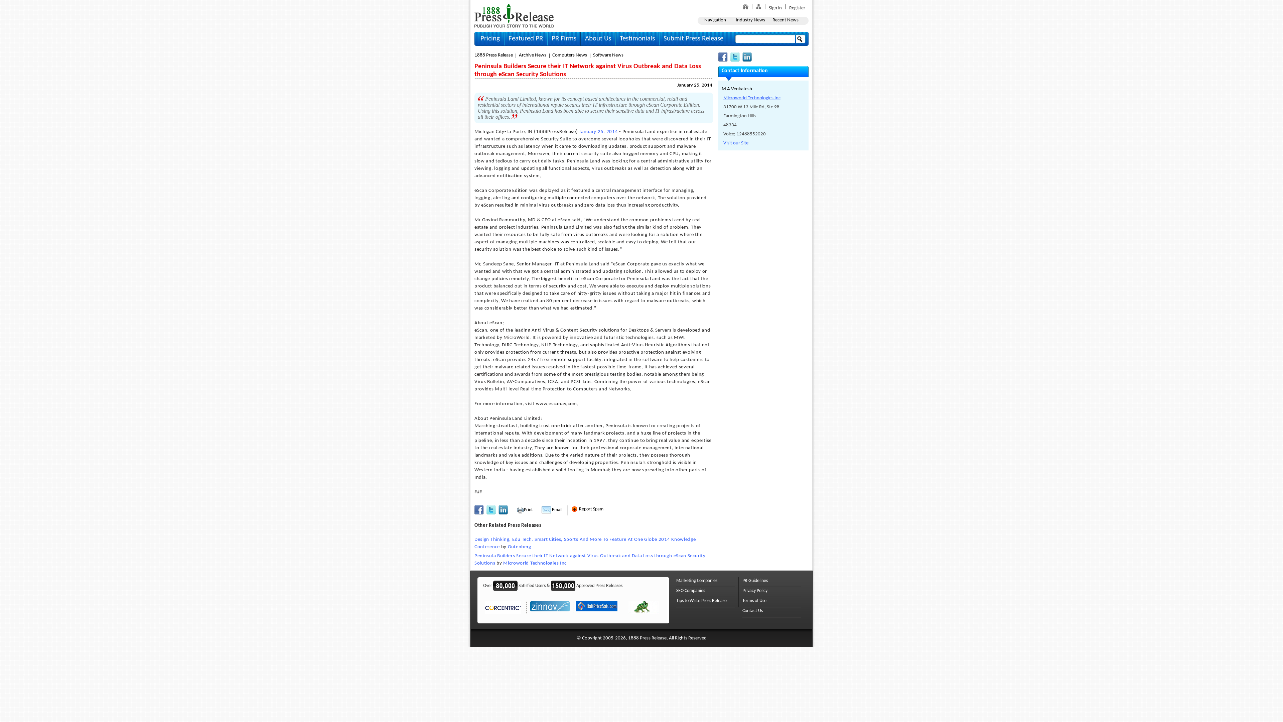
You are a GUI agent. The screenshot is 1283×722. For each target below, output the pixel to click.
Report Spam (590, 509)
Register (797, 8)
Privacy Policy (754, 590)
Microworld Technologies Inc (535, 563)
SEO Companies (690, 590)
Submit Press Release (693, 38)
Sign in (775, 8)
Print (528, 509)
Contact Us (752, 610)
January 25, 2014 (694, 85)
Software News (608, 55)
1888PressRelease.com (514, 15)
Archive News (532, 55)
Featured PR (526, 38)
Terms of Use (754, 600)
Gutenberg (519, 547)
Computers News (569, 55)
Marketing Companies (696, 580)
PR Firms (564, 38)
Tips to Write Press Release (701, 600)
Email (556, 509)
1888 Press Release (493, 55)
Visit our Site (735, 143)
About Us (598, 38)
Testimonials (637, 38)
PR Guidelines (755, 580)
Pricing (490, 38)
